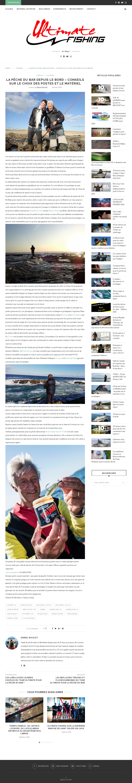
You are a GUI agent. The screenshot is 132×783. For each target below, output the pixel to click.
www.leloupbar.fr (12, 572)
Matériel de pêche (26, 9)
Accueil (9, 9)
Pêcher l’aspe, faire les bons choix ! (118, 404)
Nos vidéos (44, 9)
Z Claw (10, 336)
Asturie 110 (11, 605)
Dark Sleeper (27, 351)
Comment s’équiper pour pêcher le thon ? (119, 131)
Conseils (19, 68)
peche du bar (42, 614)
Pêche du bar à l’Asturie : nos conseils (118, 335)
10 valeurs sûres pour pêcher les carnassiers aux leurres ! (119, 430)
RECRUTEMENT (76, 9)
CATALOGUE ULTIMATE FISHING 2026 (118, 202)
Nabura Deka (53, 210)
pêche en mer (72, 614)
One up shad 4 (12, 614)
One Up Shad (71, 358)
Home (7, 68)
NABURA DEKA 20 (56, 609)
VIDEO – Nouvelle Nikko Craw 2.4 (119, 143)
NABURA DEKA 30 (72, 609)
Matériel (50, 75)
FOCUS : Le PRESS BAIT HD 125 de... (37, 3)
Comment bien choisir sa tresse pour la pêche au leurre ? (119, 269)
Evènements (59, 9)
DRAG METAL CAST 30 (63, 605)
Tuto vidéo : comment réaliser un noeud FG (120, 215)
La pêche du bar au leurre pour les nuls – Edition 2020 (120, 308)
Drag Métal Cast (36, 210)
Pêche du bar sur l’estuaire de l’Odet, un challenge (119, 228)
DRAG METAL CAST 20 (43, 605)
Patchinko (76, 315)
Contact (91, 9)
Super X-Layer (12, 618)
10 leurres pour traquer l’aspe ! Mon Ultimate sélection (119, 174)
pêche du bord (57, 614)
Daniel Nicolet (42, 87)
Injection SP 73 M (29, 609)
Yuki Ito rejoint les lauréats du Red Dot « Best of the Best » (119, 365)
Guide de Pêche (12, 609)
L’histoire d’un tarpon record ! (119, 440)
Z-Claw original (28, 618)
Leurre (42, 609)
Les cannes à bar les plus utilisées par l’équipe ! (119, 256)
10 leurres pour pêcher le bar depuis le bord (119, 88)
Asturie (65, 315)
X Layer (59, 358)
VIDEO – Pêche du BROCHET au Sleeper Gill (119, 376)
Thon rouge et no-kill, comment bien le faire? (119, 295)
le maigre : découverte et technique (118, 281)
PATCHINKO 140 (27, 614)
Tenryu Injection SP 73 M (56, 431)
